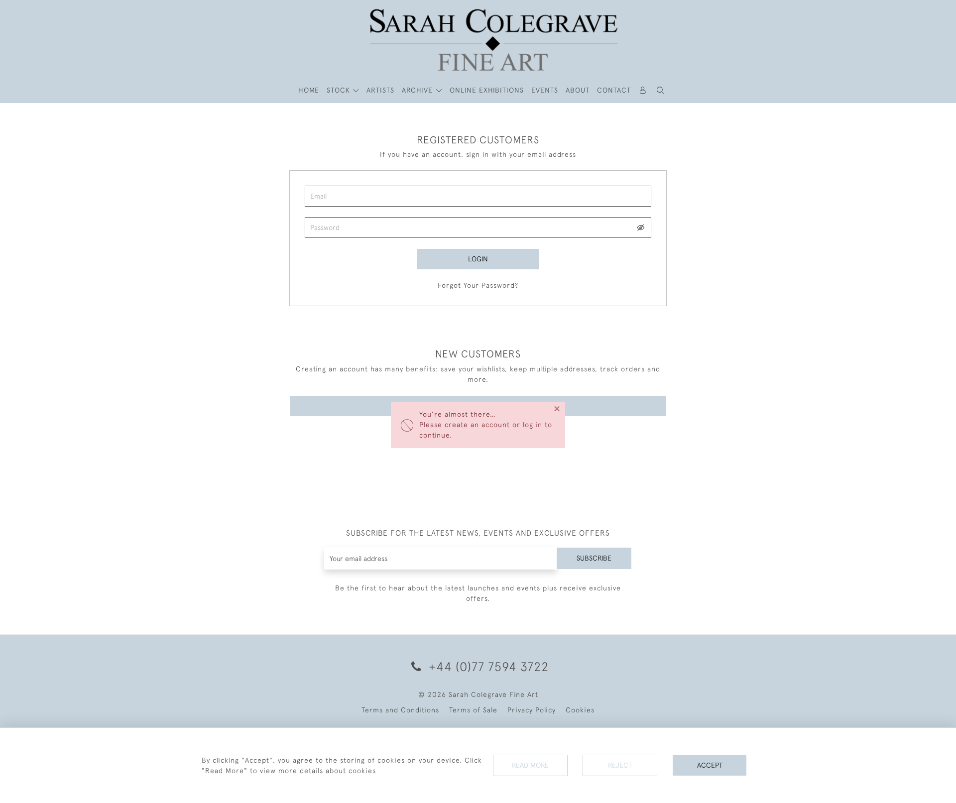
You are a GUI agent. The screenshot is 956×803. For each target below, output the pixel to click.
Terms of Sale (473, 710)
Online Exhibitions (487, 90)
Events (544, 90)
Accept (709, 765)
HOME (308, 90)
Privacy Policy (531, 710)
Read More (530, 765)
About (578, 90)
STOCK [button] (340, 90)
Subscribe (594, 558)
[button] (661, 90)
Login (478, 259)
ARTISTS (380, 90)
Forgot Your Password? (478, 285)
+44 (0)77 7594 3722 (487, 666)
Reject (620, 765)
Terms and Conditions (400, 710)
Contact (614, 90)
